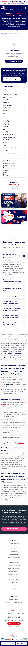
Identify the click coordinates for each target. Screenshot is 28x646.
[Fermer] (26, 2)
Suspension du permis (14, 565)
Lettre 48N (14, 577)
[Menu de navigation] (25, 8)
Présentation (14, 551)
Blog (14, 585)
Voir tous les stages (11, 79)
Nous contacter (14, 591)
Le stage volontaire (14, 571)
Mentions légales (14, 599)
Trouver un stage (14, 543)
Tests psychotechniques (14, 579)
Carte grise (14, 582)
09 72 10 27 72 (14, 185)
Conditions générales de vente (14, 602)
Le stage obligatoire (14, 574)
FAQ (14, 588)
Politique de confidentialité (14, 605)
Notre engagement (14, 554)
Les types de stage (14, 546)
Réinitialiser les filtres (15, 61)
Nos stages (14, 548)
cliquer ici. (21, 443)
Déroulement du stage (14, 557)
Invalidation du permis (14, 568)
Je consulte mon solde (12, 528)
